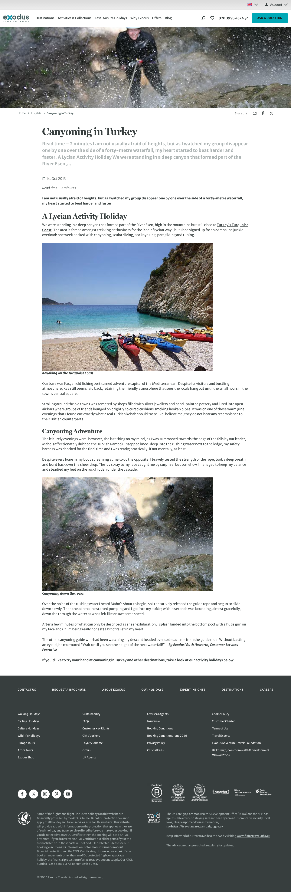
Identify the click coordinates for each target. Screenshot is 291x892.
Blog (168, 18)
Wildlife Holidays (29, 736)
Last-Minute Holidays (111, 18)
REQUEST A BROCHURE (69, 689)
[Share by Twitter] (271, 113)
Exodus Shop (26, 757)
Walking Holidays (29, 714)
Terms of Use (220, 728)
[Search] (203, 18)
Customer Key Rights (95, 728)
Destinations (45, 18)
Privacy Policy (156, 743)
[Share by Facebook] (263, 113)
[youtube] (67, 794)
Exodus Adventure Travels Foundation (236, 743)
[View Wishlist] (212, 18)
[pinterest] (56, 794)
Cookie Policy (220, 714)
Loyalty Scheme (92, 743)
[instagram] (45, 794)
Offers (156, 18)
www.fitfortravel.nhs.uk (253, 836)
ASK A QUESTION (270, 18)
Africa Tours (25, 750)
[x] (33, 794)
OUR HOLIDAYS (152, 689)
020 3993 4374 (231, 18)
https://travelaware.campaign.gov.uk (197, 826)
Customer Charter (223, 721)
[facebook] (22, 794)
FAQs (85, 721)
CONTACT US (27, 689)
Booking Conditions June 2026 (167, 736)
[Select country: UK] (252, 4)
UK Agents (89, 757)
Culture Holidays (28, 728)
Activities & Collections (74, 18)
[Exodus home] (16, 18)
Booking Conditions (160, 728)
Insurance (153, 721)
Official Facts (155, 750)
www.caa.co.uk (112, 851)
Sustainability (91, 714)
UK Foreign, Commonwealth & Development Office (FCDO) (240, 752)
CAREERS (266, 689)
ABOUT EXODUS (113, 689)
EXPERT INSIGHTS (192, 689)
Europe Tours (26, 743)
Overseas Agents (158, 714)
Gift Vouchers (91, 736)
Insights (36, 113)
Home (22, 113)
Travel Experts (221, 736)
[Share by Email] (255, 113)
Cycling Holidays (28, 721)
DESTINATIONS (232, 689)
